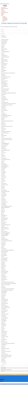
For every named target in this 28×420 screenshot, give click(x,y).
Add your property (2, 379)
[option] (14, 35)
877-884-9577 (5, 5)
